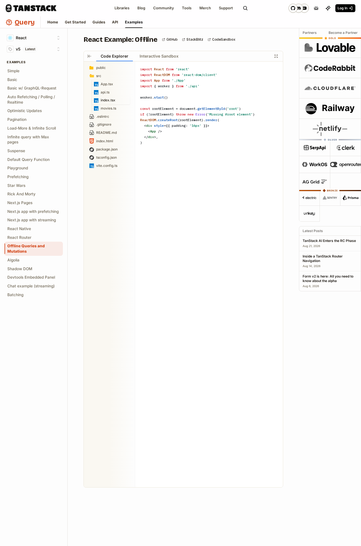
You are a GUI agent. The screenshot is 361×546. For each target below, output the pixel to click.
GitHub (172, 40)
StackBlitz (194, 40)
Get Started (75, 22)
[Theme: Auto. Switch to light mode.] (316, 8)
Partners (310, 32)
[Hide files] (89, 56)
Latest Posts (313, 231)
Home (52, 22)
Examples (134, 22)
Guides (99, 22)
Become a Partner (343, 32)
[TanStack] (31, 8)
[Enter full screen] (276, 56)
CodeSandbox (223, 40)
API (115, 22)
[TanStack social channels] (299, 8)
